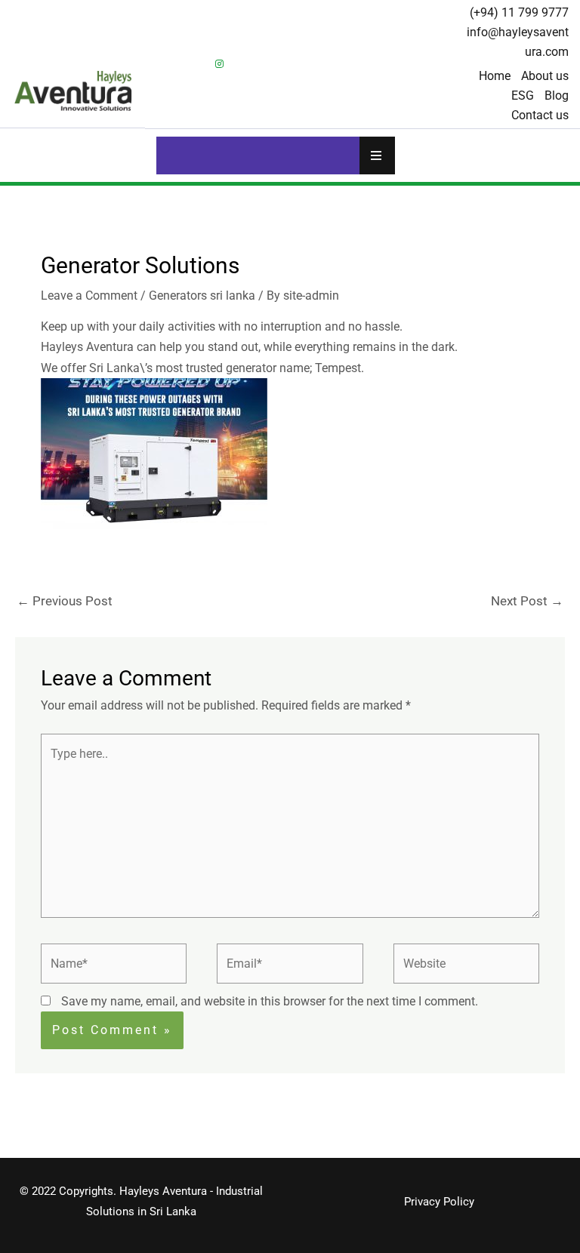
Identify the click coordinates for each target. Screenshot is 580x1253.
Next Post (527, 600)
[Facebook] (167, 64)
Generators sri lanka (202, 295)
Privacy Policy (439, 1201)
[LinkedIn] (193, 64)
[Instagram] (219, 64)
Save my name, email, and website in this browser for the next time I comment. (269, 1001)
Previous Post (65, 600)
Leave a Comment (89, 295)
